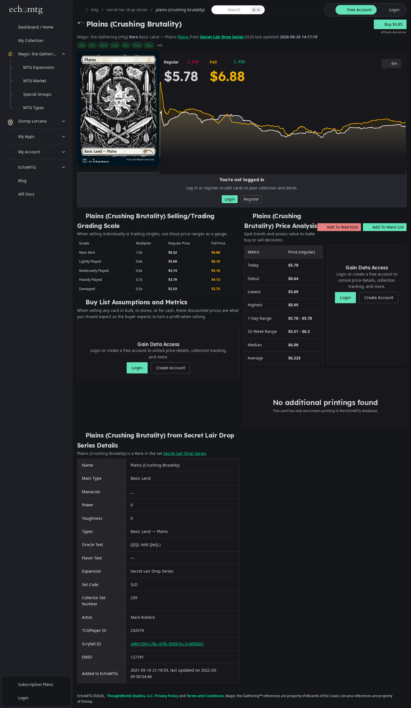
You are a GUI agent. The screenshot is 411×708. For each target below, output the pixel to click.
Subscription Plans (35, 684)
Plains (184, 36)
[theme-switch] (329, 10)
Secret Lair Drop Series (222, 36)
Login (23, 697)
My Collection (30, 40)
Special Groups (37, 94)
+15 (159, 45)
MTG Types (33, 107)
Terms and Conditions (205, 695)
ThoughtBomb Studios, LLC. (130, 695)
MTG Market (34, 80)
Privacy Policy (166, 695)
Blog (22, 180)
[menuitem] (36, 27)
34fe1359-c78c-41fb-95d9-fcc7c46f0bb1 (167, 643)
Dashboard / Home (35, 27)
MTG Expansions (38, 67)
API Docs (26, 194)
